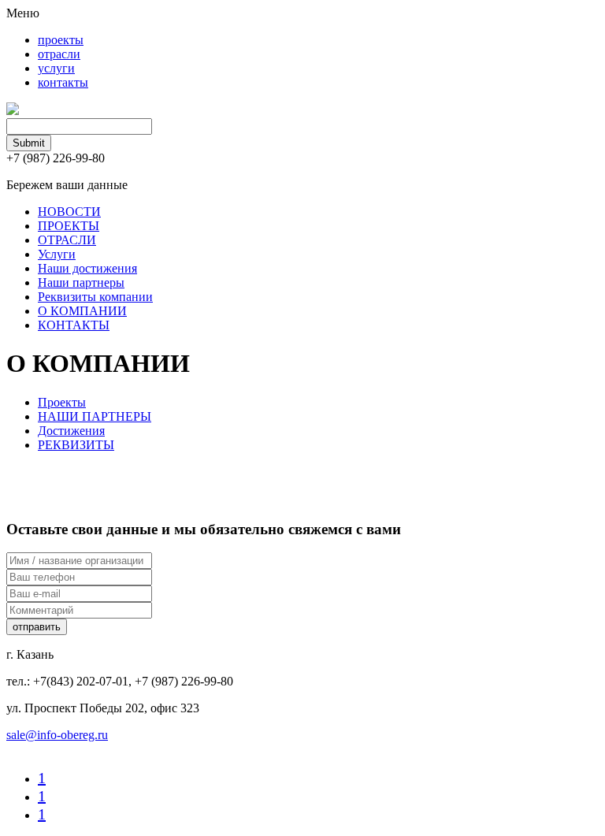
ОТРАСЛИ (67, 240)
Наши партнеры (81, 282)
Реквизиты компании (95, 296)
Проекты (62, 402)
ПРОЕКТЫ (68, 225)
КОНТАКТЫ (73, 325)
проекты (61, 39)
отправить (37, 627)
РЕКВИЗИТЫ (76, 444)
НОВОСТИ (69, 211)
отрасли (59, 54)
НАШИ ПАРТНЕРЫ (94, 416)
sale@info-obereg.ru (57, 734)
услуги (56, 68)
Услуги (57, 254)
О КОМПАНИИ (82, 311)
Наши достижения (87, 268)
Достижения (71, 430)
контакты (63, 82)
